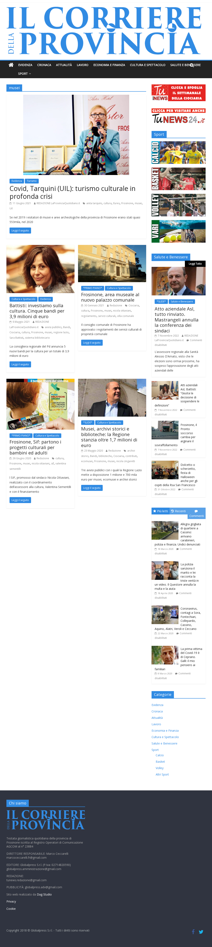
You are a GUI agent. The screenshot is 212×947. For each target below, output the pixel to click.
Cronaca (44, 65)
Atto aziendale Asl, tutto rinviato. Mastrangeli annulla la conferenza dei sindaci (177, 320)
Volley (160, 768)
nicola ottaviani (122, 310)
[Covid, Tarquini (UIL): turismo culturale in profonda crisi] (76, 97)
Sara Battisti (16, 337)
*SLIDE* (87, 422)
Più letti (162, 511)
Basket (160, 762)
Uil (11, 208)
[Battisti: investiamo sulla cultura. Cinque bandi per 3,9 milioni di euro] (40, 247)
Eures (116, 203)
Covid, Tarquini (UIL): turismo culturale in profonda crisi (73, 192)
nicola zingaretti (125, 461)
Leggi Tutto (195, 263)
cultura (108, 203)
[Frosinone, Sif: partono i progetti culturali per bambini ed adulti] (40, 381)
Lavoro (82, 65)
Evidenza (25, 65)
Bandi (66, 327)
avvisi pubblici (53, 327)
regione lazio (61, 332)
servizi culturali (107, 316)
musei (138, 203)
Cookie (11, 909)
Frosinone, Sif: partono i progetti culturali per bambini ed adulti (35, 447)
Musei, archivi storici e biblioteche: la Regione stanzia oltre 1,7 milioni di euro (109, 437)
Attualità (64, 65)
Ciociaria (15, 332)
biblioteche (105, 456)
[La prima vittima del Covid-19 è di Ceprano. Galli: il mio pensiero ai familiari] (166, 646)
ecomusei (87, 461)
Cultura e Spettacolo (147, 65)
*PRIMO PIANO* (92, 288)
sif (52, 463)
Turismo (32, 181)
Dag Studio (44, 894)
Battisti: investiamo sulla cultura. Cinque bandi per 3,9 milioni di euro (37, 310)
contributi (131, 456)
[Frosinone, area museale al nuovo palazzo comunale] (112, 247)
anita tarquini (94, 203)
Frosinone (127, 203)
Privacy (11, 901)
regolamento (88, 316)
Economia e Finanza (109, 65)
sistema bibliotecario (37, 337)
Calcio (160, 755)
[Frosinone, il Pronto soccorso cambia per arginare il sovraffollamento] (165, 423)
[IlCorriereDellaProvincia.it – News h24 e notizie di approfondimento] (11, 65)
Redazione (116, 305)
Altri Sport (162, 774)
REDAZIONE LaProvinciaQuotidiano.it (58, 203)
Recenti (180, 511)
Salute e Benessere (185, 65)
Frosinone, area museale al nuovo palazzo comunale (110, 297)
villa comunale (125, 316)
